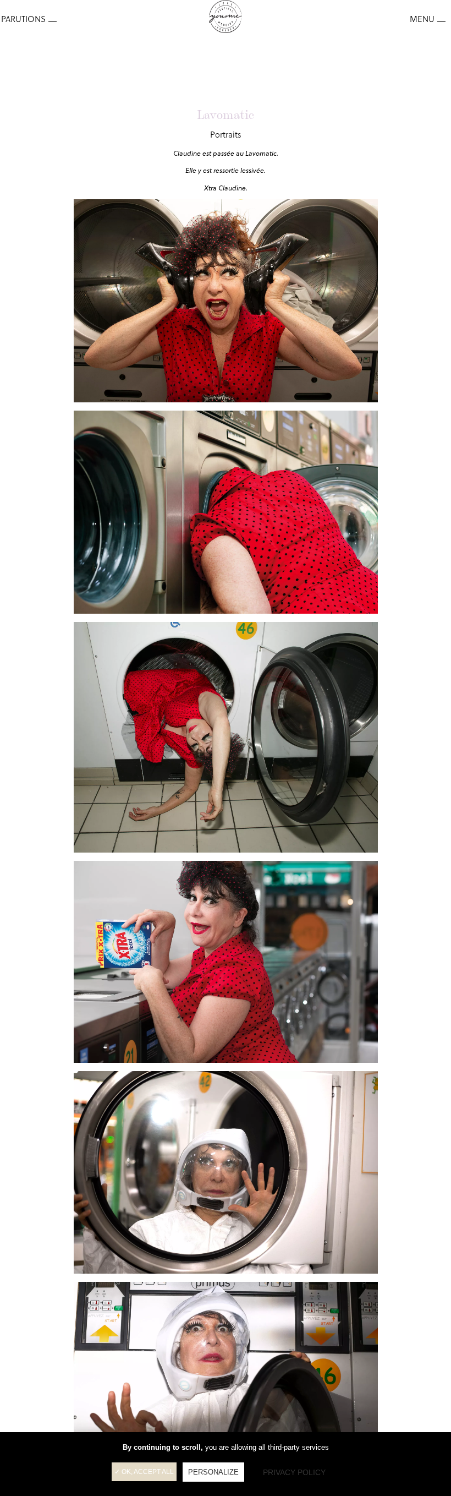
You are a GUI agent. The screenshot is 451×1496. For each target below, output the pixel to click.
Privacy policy (294, 1472)
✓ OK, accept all (144, 1472)
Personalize (213, 1472)
